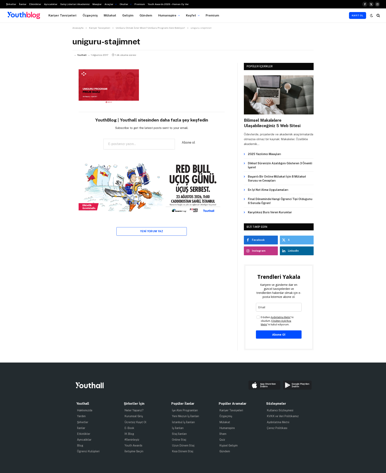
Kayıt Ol (357, 15)
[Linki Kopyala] (58, 134)
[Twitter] (58, 93)
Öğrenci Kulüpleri (88, 451)
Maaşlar (97, 4)
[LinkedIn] (58, 103)
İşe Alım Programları (185, 410)
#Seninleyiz (131, 439)
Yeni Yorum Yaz (151, 231)
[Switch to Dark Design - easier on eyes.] (371, 15)
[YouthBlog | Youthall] (23, 15)
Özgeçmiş (90, 15)
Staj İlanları (179, 433)
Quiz (222, 439)
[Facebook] (58, 83)
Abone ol (188, 142)
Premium (139, 4)
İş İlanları (178, 428)
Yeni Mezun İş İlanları (185, 416)
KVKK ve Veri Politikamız (283, 416)
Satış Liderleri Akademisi (75, 4)
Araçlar (109, 4)
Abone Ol (278, 334)
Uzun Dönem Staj (183, 445)
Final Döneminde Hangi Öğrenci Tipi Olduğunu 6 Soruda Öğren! (280, 201)
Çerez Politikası (277, 428)
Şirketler (11, 4)
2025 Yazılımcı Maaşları (264, 154)
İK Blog (129, 433)
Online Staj (179, 439)
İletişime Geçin (133, 451)
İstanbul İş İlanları (183, 422)
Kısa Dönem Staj (182, 451)
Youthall (82, 55)
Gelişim (127, 15)
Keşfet (191, 15)
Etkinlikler (35, 4)
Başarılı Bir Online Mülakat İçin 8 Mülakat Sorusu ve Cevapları (277, 178)
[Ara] (378, 15)
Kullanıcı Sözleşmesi (280, 410)
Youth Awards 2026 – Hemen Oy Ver (168, 4)
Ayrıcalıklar (50, 4)
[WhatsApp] (58, 113)
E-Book (129, 428)
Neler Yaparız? (134, 410)
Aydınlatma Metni (278, 422)
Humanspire (167, 15)
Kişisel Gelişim (228, 445)
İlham (222, 433)
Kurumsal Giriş (133, 416)
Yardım (81, 416)
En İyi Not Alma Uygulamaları (268, 189)
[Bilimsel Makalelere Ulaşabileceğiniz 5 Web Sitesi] (279, 94)
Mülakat (110, 15)
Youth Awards (133, 445)
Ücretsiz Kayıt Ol (135, 422)
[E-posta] (58, 124)
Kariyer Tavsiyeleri (62, 15)
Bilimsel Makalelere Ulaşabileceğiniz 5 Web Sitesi (272, 123)
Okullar (124, 4)
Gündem (146, 15)
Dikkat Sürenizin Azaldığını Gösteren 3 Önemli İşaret (280, 165)
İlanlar (23, 4)
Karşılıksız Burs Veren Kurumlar (270, 212)
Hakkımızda (84, 410)
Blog (80, 445)
